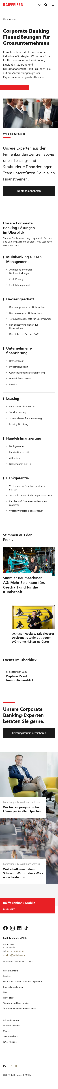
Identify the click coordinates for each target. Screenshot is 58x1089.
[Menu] (53, 5)
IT (16, 1066)
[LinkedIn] (19, 928)
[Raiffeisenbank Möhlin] (13, 5)
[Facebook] (5, 928)
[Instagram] (12, 928)
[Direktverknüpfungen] (40, 5)
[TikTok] (26, 928)
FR (11, 1066)
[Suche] (46, 5)
